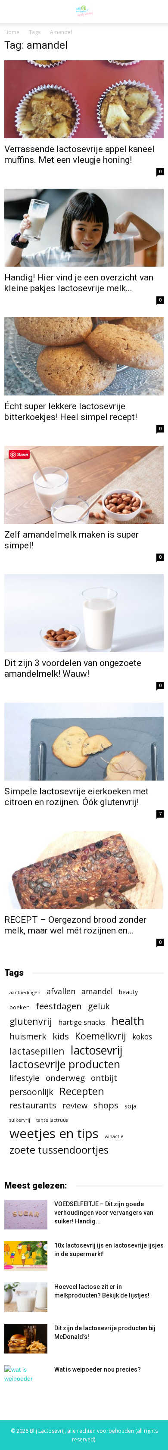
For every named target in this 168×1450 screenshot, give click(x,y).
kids (61, 1036)
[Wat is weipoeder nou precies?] (25, 1380)
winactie (114, 1136)
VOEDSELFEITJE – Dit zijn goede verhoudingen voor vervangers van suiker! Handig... (103, 1213)
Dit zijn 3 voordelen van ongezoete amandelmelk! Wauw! (72, 668)
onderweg (65, 1078)
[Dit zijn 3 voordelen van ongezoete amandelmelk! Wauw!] (84, 613)
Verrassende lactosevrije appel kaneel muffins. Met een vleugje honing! (79, 154)
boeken (19, 1007)
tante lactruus (52, 1120)
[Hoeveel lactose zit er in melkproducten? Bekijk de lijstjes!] (25, 1297)
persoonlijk (31, 1091)
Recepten (81, 1091)
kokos (142, 1036)
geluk (99, 1006)
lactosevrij (96, 1050)
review (74, 1105)
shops (105, 1105)
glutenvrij (30, 1021)
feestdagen (59, 1006)
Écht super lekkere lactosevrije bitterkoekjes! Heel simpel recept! (70, 411)
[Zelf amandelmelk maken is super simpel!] (84, 485)
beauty (128, 992)
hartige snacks (82, 1022)
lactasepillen (37, 1050)
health (128, 1020)
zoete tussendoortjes (59, 1149)
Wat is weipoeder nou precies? (97, 1369)
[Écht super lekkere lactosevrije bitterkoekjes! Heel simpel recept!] (84, 356)
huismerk (28, 1036)
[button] (156, 11)
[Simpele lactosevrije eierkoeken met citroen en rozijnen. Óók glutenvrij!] (84, 742)
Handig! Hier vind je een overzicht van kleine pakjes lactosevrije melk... (78, 282)
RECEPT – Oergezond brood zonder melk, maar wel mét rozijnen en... (75, 925)
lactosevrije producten (64, 1064)
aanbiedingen (24, 992)
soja (130, 1106)
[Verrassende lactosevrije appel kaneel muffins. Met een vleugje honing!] (84, 99)
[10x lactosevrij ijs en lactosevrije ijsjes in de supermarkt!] (25, 1256)
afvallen (61, 991)
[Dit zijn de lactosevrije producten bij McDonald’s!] (25, 1339)
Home (11, 32)
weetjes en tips (54, 1133)
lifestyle (24, 1077)
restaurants (32, 1105)
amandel (97, 991)
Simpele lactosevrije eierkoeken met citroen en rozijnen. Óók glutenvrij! (76, 796)
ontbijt (104, 1078)
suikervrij (19, 1120)
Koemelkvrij (100, 1035)
